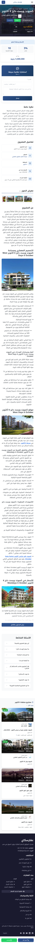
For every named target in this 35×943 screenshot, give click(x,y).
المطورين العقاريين (24, 859)
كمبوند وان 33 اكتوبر (26, 761)
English (5, 933)
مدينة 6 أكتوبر (26, 443)
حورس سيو (24, 926)
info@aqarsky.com (23, 850)
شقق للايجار (9, 882)
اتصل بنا (9, 20)
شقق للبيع (27, 882)
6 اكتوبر (25, 164)
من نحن (28, 915)
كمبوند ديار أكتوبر (26, 822)
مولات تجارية (26, 867)
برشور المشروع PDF (27, 20)
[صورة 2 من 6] (19, 199)
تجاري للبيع (27, 884)
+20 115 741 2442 (22, 848)
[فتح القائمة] (32, 2)
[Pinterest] (24, 933)
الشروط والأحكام (25, 911)
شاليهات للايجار (8, 887)
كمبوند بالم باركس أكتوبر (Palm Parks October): (18, 557)
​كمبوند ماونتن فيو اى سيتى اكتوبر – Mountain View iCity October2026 (17, 730)
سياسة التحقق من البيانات (22, 899)
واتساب (16, 20)
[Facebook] (32, 933)
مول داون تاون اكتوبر (25, 790)
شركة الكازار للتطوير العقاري (19, 157)
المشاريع (25, 9)
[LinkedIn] (29, 933)
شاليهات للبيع (26, 887)
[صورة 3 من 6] (10, 199)
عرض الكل (30, 705)
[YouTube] (27, 933)
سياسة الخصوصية (25, 907)
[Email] (21, 933)
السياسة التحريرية (25, 903)
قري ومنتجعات (26, 870)
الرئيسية (31, 9)
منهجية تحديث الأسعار (16, 891)
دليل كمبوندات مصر (24, 863)
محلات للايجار (9, 884)
